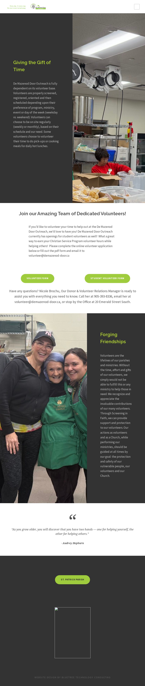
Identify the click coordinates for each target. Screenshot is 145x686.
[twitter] (77, 568)
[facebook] (67, 568)
